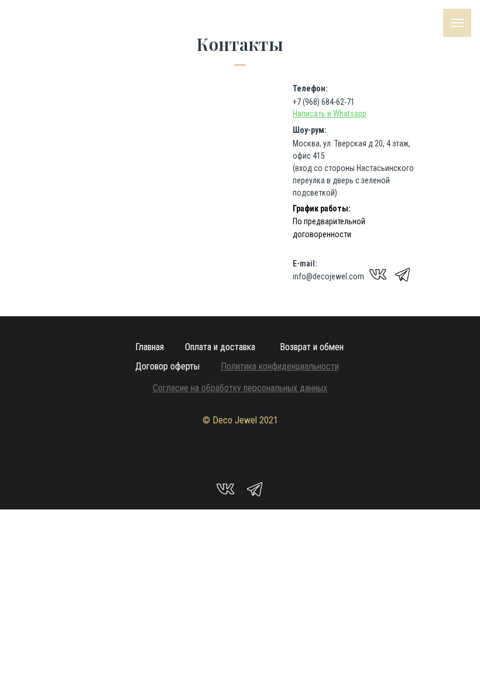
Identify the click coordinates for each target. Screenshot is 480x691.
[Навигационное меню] (457, 23)
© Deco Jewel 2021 (240, 420)
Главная (149, 347)
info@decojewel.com (328, 276)
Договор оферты (167, 366)
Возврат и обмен (312, 347)
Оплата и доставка (220, 347)
